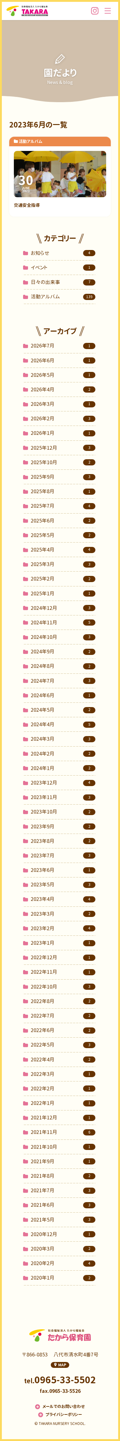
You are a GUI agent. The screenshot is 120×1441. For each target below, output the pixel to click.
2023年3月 (60, 913)
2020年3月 (60, 1248)
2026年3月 (60, 404)
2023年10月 (60, 811)
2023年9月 (60, 826)
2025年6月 (60, 520)
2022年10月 (60, 986)
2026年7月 (60, 345)
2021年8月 (60, 1175)
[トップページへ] (27, 11)
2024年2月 (60, 753)
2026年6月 (60, 360)
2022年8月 (60, 1001)
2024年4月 (60, 724)
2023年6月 (60, 870)
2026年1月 (60, 433)
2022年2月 (60, 1088)
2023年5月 (60, 884)
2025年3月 (60, 564)
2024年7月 (60, 680)
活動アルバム (62, 296)
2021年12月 (60, 1117)
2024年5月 (60, 709)
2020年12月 (60, 1234)
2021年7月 (60, 1190)
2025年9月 (60, 476)
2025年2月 (60, 578)
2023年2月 (60, 928)
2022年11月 (60, 971)
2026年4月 (60, 389)
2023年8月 (60, 841)
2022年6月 (60, 1030)
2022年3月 (60, 1074)
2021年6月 (60, 1205)
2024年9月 (60, 651)
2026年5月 (60, 375)
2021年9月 (60, 1161)
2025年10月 (60, 462)
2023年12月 (60, 782)
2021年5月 (60, 1219)
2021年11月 (60, 1132)
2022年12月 (60, 957)
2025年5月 (60, 535)
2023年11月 (60, 797)
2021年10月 (60, 1146)
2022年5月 (60, 1044)
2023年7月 (60, 855)
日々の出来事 (60, 282)
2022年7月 (60, 1015)
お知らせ (60, 253)
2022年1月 (60, 1103)
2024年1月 (60, 768)
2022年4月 (60, 1059)
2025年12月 (60, 447)
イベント (60, 267)
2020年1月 (60, 1277)
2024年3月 (60, 738)
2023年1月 (60, 942)
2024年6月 (60, 695)
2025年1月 (60, 593)
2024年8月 (60, 666)
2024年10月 (60, 637)
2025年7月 (60, 505)
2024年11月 (60, 622)
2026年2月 (60, 418)
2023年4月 (60, 899)
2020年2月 (60, 1263)
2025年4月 (60, 549)
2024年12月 (60, 608)
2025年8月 (60, 491)
